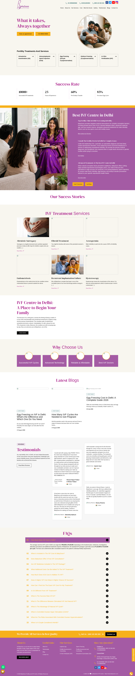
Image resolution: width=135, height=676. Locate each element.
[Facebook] (107, 2)
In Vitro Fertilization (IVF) (107, 57)
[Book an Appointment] (3, 672)
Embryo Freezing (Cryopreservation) (87, 57)
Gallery (96, 8)
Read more (22, 332)
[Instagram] (116, 2)
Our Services (75, 8)
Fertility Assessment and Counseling (82, 650)
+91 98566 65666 (43, 34)
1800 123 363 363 (99, 3)
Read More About (24, 657)
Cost (81, 8)
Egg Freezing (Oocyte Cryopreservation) (66, 58)
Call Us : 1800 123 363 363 (90, 634)
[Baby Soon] (23, 5)
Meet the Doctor (88, 8)
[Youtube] (113, 2)
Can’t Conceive (78, 184)
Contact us (111, 634)
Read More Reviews (24, 465)
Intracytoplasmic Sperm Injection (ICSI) (44, 58)
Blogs (108, 8)
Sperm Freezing (80, 646)
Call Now (89, 184)
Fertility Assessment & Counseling (65, 650)
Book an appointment (25, 34)
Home (62, 8)
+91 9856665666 (72, 3)
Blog (44, 652)
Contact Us (114, 8)
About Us (67, 8)
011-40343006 (100, 662)
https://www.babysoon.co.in (111, 673)
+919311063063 (85, 3)
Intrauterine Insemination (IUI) (24, 57)
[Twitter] (110, 2)
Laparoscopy (63, 646)
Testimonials (102, 8)
